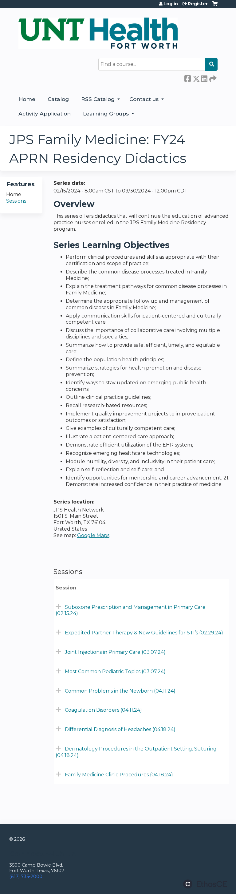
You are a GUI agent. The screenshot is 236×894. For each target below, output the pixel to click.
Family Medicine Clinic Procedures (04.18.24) (119, 775)
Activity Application (44, 113)
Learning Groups (106, 113)
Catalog (58, 99)
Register (198, 4)
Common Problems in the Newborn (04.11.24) (120, 691)
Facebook (187, 77)
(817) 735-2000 (25, 876)
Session (66, 588)
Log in (170, 4)
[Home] (98, 33)
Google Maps (93, 535)
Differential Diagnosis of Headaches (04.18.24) (120, 729)
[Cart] (215, 6)
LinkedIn (204, 77)
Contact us (144, 99)
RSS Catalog (98, 99)
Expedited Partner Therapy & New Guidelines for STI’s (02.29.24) (144, 633)
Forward (212, 77)
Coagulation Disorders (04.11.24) (103, 710)
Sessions (16, 201)
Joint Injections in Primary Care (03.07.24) (115, 652)
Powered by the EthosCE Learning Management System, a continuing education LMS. (205, 884)
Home (26, 99)
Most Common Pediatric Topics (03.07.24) (115, 671)
